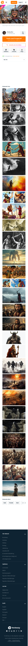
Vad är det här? (16, 56)
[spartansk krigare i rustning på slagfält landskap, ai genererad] (13, 516)
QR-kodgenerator (6, 587)
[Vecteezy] (2, 2)
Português (5, 640)
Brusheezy (5, 565)
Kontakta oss (5, 620)
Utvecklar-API (5, 579)
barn (17, 530)
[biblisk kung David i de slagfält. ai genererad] (13, 338)
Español (4, 637)
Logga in (21, 2)
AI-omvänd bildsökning (8, 581)
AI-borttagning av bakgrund (9, 584)
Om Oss (4, 623)
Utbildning (5, 576)
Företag (4, 573)
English (4, 634)
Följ (23, 33)
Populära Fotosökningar (8, 606)
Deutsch (4, 643)
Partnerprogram (6, 601)
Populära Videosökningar (8, 609)
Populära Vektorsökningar (8, 603)
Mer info (5, 59)
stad (5, 530)
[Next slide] (22, 531)
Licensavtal (5, 595)
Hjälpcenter (5, 618)
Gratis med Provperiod (14, 39)
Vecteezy (4, 568)
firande (11, 530)
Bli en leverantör (6, 626)
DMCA (3, 598)
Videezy (4, 570)
